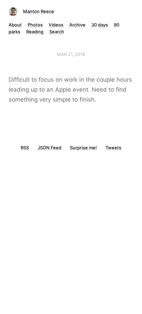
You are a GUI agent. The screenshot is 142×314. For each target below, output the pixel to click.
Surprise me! (83, 147)
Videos (56, 24)
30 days (99, 24)
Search (56, 31)
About (15, 24)
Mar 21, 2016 (71, 54)
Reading (34, 31)
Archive (77, 24)
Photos (35, 24)
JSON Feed (49, 147)
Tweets (113, 147)
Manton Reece (38, 11)
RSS (25, 147)
